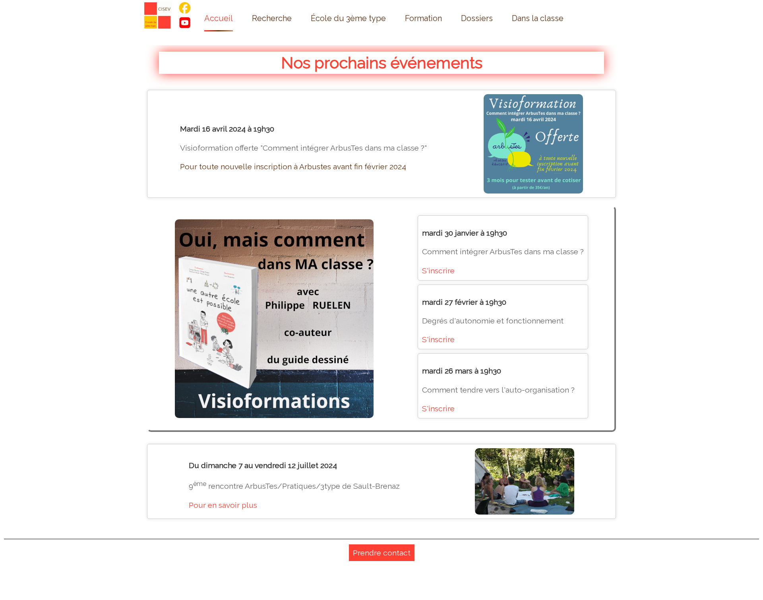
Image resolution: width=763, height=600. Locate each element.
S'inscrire (438, 270)
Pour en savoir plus (223, 505)
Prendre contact (382, 552)
